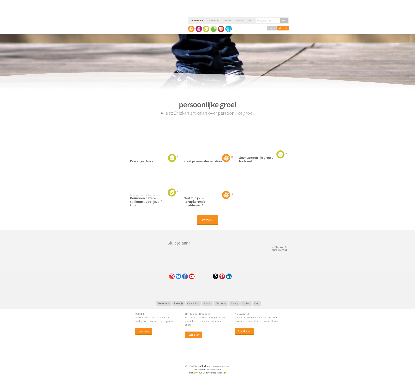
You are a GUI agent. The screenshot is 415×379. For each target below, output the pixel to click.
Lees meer (144, 331)
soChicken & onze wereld (279, 248)
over (249, 20)
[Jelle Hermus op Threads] (215, 276)
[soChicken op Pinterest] (222, 276)
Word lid (283, 28)
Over (256, 303)
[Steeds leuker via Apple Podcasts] (216, 289)
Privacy (234, 303)
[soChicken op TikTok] (204, 276)
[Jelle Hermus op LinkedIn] (229, 276)
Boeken (207, 303)
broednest (197, 20)
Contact (246, 303)
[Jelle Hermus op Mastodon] (241, 276)
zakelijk (239, 20)
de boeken (213, 20)
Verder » (207, 220)
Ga (283, 20)
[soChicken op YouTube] (192, 276)
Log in (272, 28)
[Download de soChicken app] (199, 354)
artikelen (227, 20)
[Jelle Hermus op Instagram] (172, 276)
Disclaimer (220, 303)
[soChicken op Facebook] (185, 276)
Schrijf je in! (244, 331)
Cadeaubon (193, 303)
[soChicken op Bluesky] (178, 276)
